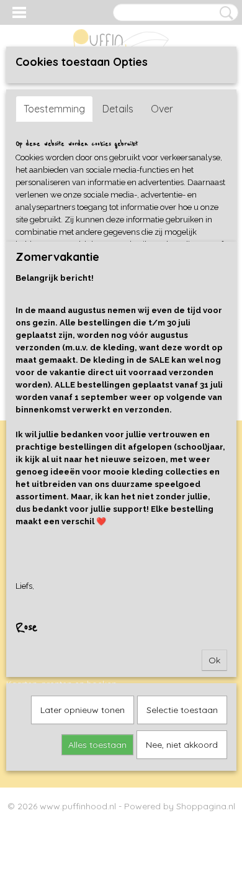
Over (162, 108)
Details (117, 108)
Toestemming (54, 108)
